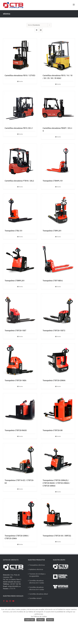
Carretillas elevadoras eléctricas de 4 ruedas (36, 588)
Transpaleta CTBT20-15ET (15, 330)
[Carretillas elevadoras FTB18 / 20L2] (20, 160)
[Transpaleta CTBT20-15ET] (20, 310)
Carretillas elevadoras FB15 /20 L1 (19, 128)
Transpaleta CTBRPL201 (15, 281)
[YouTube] (13, 601)
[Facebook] (4, 601)
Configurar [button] (40, 619)
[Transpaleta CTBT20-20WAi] (58, 360)
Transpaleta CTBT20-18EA (15, 380)
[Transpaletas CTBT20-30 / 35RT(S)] (58, 515)
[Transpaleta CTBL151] (20, 210)
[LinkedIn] (7, 601)
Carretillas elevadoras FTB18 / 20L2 (19, 181)
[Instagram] (10, 601)
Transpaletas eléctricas (37, 565)
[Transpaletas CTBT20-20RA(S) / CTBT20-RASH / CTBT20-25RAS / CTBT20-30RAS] (58, 460)
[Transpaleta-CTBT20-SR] (58, 410)
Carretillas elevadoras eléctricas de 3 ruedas (36, 582)
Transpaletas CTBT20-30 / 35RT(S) (57, 536)
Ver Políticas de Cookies (39, 616)
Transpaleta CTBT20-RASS (16, 430)
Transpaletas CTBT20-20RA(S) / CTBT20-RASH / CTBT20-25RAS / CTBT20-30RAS (56, 483)
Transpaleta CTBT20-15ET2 (54, 330)
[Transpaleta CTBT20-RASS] (20, 410)
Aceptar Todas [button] (29, 619)
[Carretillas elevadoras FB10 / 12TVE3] (20, 55)
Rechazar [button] (50, 619)
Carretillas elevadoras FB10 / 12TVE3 (20, 75)
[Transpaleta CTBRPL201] (20, 260)
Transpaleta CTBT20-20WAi (54, 380)
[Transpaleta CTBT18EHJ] (58, 260)
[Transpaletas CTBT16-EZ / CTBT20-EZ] (20, 460)
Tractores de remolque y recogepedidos (37, 575)
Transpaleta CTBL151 (13, 231)
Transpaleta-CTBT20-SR (52, 430)
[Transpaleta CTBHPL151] (58, 160)
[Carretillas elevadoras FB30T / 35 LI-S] (58, 108)
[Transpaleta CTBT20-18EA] (20, 360)
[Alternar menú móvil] (74, 5)
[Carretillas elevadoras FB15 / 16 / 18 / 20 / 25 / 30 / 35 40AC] (58, 55)
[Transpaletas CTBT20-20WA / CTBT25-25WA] (20, 515)
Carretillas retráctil (35, 598)
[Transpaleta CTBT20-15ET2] (58, 310)
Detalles (21, 81)
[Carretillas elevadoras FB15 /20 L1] (20, 108)
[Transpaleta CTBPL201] (58, 210)
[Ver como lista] (41, 30)
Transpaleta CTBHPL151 (53, 181)
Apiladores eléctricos (36, 569)
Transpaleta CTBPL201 (52, 231)
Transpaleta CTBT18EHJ (53, 281)
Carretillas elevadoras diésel (38, 594)
